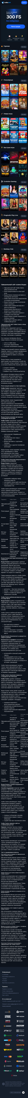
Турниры (4, 978)
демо (5, 61)
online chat (13, 1004)
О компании (5, 974)
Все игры (24, 46)
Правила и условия (7, 989)
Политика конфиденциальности (10, 993)
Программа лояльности (8, 976)
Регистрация (15, 26)
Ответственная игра (7, 991)
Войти (24, 2)
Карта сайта (5, 995)
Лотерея (4, 980)
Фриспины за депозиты (8, 982)
